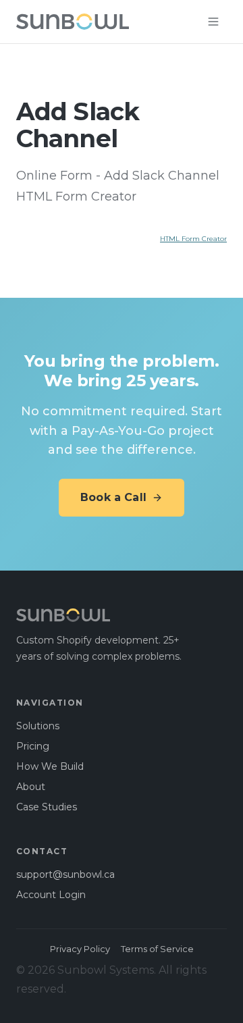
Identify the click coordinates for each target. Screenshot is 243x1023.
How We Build (50, 766)
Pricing (32, 746)
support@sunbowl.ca (65, 874)
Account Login (51, 895)
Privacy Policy (80, 948)
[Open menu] (213, 21)
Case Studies (46, 807)
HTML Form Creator (193, 238)
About (30, 787)
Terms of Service (157, 948)
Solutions (37, 726)
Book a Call (113, 497)
